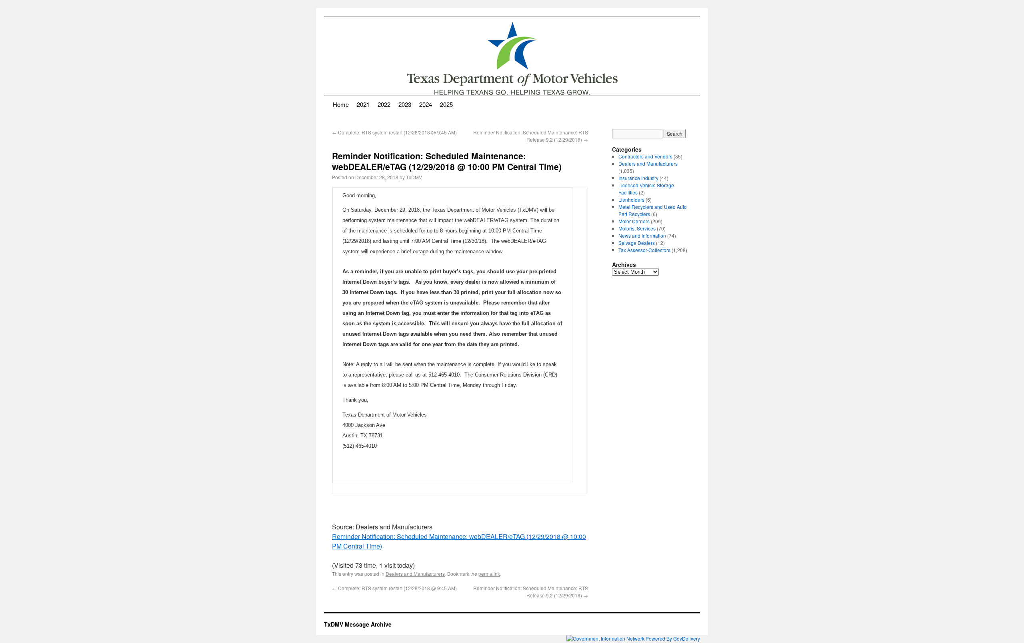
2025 (446, 104)
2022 (384, 104)
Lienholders (631, 199)
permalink (489, 573)
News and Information (642, 235)
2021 (363, 104)
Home (341, 104)
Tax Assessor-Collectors (644, 249)
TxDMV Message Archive (358, 624)
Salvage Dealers (636, 242)
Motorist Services (637, 228)
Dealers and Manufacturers (415, 573)
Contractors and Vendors (645, 156)
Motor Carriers (634, 221)
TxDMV (414, 177)
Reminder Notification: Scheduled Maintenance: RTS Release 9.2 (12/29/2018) (530, 136)
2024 (425, 104)
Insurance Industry (638, 177)
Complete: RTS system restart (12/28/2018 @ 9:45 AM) (394, 132)
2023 (404, 104)
